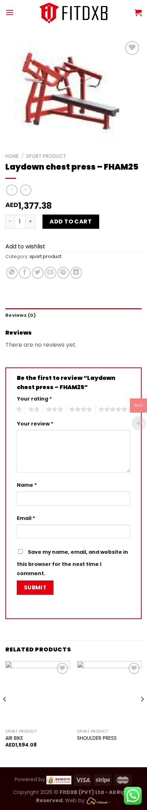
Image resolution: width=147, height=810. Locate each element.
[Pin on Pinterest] (63, 273)
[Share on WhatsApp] (12, 273)
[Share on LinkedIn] (76, 273)
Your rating (34, 398)
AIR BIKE (14, 738)
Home (12, 156)
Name (27, 485)
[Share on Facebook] (25, 273)
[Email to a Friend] (50, 273)
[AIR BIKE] (37, 693)
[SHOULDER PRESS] (109, 693)
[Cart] (138, 12)
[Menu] (9, 12)
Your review (35, 423)
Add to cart (71, 221)
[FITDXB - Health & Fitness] (73, 12)
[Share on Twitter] (38, 273)
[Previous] (5, 713)
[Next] (142, 713)
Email (26, 518)
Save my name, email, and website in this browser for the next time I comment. (72, 562)
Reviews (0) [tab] (20, 315)
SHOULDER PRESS (97, 738)
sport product (46, 156)
